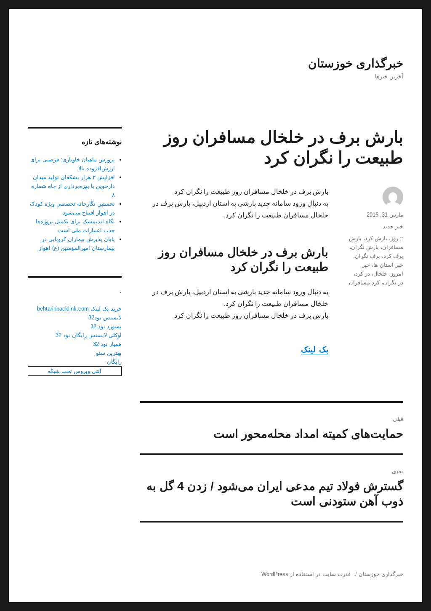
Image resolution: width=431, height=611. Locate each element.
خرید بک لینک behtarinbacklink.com (79, 309)
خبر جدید (393, 226)
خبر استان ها (388, 265)
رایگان (114, 362)
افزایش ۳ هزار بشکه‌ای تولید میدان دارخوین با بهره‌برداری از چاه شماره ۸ (73, 186)
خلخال (380, 274)
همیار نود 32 (107, 344)
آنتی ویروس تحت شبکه (74, 371)
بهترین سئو (109, 353)
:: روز (397, 238)
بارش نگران (365, 247)
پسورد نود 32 (106, 326)
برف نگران (367, 256)
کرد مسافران (364, 282)
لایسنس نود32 (105, 317)
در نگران (393, 282)
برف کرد (393, 256)
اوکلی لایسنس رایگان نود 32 (89, 335)
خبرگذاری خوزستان (355, 63)
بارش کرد (376, 238)
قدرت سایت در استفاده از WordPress (306, 574)
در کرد (362, 274)
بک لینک (314, 349)
